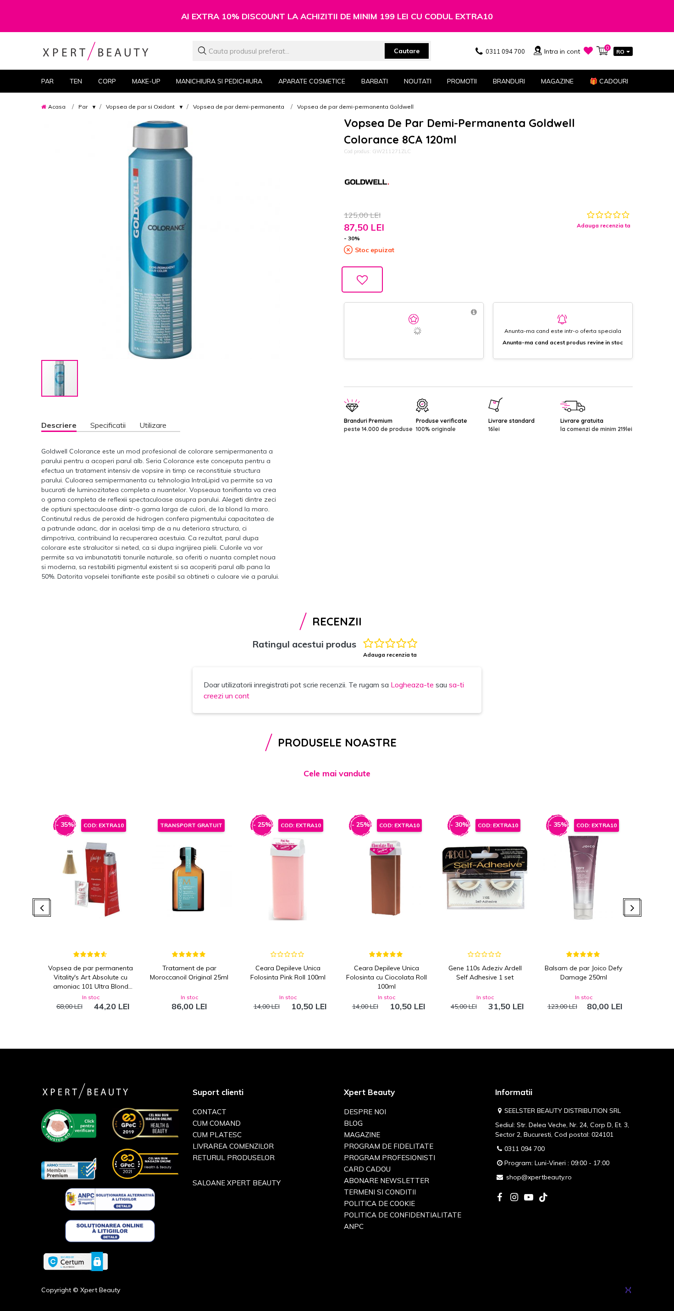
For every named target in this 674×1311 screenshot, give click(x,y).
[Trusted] (68, 1127)
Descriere (59, 425)
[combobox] (312, 51)
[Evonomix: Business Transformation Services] (628, 1290)
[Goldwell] (367, 183)
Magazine (557, 81)
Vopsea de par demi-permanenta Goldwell (355, 106)
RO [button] (620, 51)
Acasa (57, 106)
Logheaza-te (412, 684)
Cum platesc (217, 1134)
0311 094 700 (524, 1149)
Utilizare (152, 425)
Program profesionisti (389, 1157)
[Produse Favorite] (588, 50)
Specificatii (108, 425)
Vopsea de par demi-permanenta (238, 106)
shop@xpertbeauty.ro (539, 1177)
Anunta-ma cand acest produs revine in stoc (563, 342)
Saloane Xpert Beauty (237, 1182)
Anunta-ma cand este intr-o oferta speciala (562, 330)
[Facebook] (499, 1198)
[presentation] (42, 908)
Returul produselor (234, 1157)
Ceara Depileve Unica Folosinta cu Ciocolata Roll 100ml (386, 977)
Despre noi (365, 1111)
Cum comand (217, 1123)
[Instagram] (514, 1198)
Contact (210, 1111)
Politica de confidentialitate (402, 1215)
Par (83, 106)
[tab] (65, 426)
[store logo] (110, 51)
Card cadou (367, 1169)
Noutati (417, 81)
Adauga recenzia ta (603, 225)
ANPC (354, 1226)
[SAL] (110, 1201)
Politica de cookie (379, 1203)
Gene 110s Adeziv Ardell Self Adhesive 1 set (485, 972)
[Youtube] (528, 1198)
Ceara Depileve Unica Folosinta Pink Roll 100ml (288, 972)
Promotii (462, 81)
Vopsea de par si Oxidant (140, 106)
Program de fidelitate (388, 1146)
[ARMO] (68, 1168)
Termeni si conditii (380, 1192)
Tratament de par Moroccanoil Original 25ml (189, 972)
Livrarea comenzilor (233, 1146)
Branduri (509, 81)
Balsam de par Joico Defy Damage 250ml (583, 972)
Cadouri (609, 81)
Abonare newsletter (386, 1180)
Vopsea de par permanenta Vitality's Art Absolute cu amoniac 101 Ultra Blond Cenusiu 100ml (90, 977)
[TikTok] (543, 1198)
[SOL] (110, 1232)
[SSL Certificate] (76, 1261)
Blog (353, 1123)
